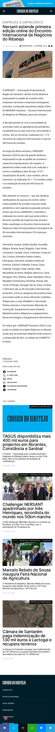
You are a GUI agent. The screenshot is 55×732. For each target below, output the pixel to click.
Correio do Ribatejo (27, 11)
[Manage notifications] (6, 718)
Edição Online (8, 723)
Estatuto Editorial (11, 697)
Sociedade (47, 540)
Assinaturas (8, 717)
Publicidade (8, 710)
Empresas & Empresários (23, 22)
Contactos (7, 690)
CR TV (15, 540)
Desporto (24, 475)
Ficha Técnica (8, 703)
